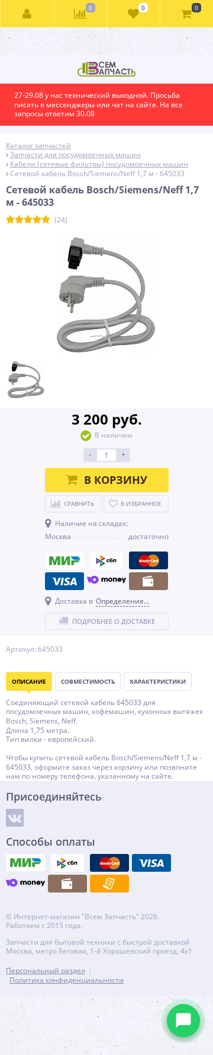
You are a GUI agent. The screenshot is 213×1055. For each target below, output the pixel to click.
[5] (45, 220)
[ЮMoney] (106, 581)
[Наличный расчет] (148, 581)
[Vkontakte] (15, 818)
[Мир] (64, 560)
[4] (37, 220)
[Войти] (27, 13)
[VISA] (64, 581)
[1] (10, 220)
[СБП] (106, 560)
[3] (28, 220)
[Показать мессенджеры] (183, 1020)
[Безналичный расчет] (109, 884)
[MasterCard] (148, 560)
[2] (19, 220)
